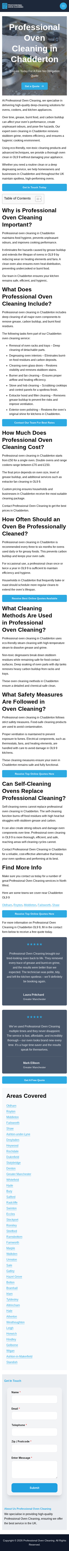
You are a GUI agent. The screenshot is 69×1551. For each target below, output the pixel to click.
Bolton (10, 1282)
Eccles (10, 1213)
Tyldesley (12, 1299)
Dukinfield (12, 1156)
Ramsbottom (14, 1236)
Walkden (11, 1253)
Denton (11, 1168)
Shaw (55, 904)
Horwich (11, 1333)
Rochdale (12, 1151)
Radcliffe (12, 1202)
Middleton (30, 904)
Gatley (10, 1270)
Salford (10, 1196)
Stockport (12, 1219)
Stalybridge (13, 1162)
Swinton (11, 1208)
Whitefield (12, 1179)
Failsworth (44, 904)
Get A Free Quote (34, 1080)
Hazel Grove (14, 1276)
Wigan (10, 1350)
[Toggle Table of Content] (37, 199)
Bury (9, 1191)
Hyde (9, 1185)
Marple (10, 1248)
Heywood (12, 1145)
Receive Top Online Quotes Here (34, 773)
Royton (17, 904)
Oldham (7, 904)
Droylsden (12, 1139)
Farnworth (12, 1242)
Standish (12, 1362)
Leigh (9, 1327)
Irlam (9, 1293)
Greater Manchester (18, 1174)
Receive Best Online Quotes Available (34, 598)
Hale (9, 1310)
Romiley (11, 1225)
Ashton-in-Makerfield (19, 1356)
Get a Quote (32, 86)
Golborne (12, 1345)
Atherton (11, 1316)
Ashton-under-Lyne (18, 1134)
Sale (9, 1265)
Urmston (11, 1259)
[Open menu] (63, 6)
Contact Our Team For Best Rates (34, 422)
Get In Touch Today (34, 187)
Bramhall (12, 1288)
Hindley (11, 1339)
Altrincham (13, 1305)
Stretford (11, 1231)
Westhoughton (15, 1322)
